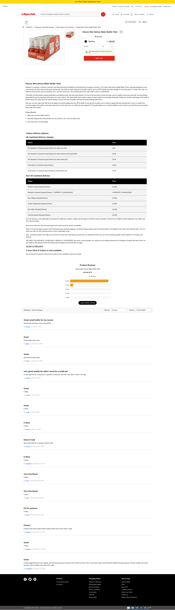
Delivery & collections (95, 582)
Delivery (144, 21)
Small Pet (29, 27)
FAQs (123, 584)
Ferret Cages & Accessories (65, 27)
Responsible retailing (95, 584)
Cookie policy (93, 592)
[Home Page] (28, 14)
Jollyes (37, 608)
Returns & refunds (94, 587)
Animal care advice (126, 592)
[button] (138, 14)
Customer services (126, 589)
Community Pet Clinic (156, 6)
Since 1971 (124, 587)
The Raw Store (167, 6)
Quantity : (86, 46)
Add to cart (99, 58)
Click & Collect (132, 21)
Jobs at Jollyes (125, 582)
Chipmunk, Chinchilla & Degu (44, 27)
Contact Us (124, 594)
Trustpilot (5, 6)
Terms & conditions (94, 589)
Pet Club (146, 6)
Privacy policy (93, 597)
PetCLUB (91, 594)
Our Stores (59, 584)
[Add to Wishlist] (121, 32)
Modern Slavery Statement (129, 597)
